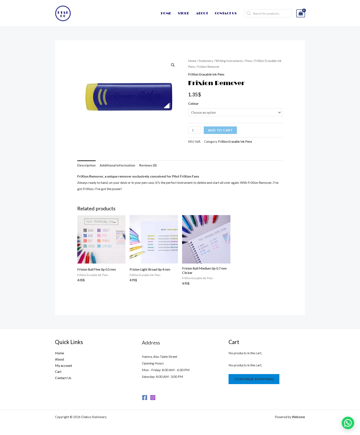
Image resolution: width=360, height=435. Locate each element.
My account (63, 365)
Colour (193, 103)
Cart (58, 371)
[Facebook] (145, 397)
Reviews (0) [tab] (148, 165)
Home (192, 61)
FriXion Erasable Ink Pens (206, 74)
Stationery (206, 61)
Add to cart (220, 130)
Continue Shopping (254, 379)
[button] (173, 65)
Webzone (298, 417)
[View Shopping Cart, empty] (300, 13)
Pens (248, 61)
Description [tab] (86, 165)
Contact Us (63, 378)
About (59, 359)
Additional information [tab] (117, 165)
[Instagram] (153, 397)
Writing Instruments (229, 61)
